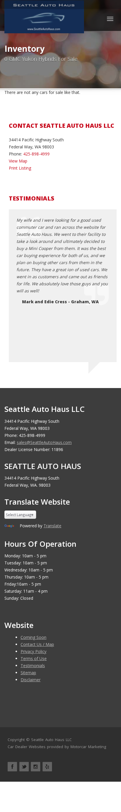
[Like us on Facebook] (12, 766)
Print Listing (20, 168)
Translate (52, 525)
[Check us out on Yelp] (47, 766)
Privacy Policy (33, 651)
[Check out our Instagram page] (35, 766)
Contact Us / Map (37, 644)
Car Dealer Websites (27, 746)
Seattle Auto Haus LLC (51, 739)
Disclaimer (31, 679)
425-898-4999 (36, 154)
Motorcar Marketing (88, 746)
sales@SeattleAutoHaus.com (44, 442)
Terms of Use (34, 658)
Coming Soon (33, 637)
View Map (18, 161)
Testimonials (33, 665)
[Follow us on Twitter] (24, 766)
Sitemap (28, 672)
